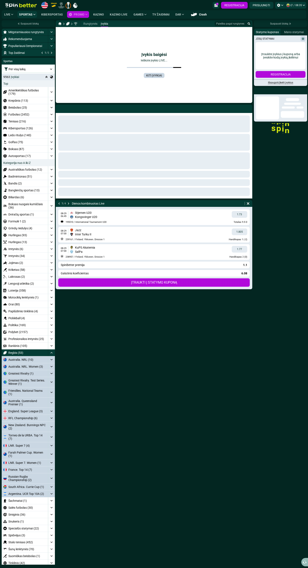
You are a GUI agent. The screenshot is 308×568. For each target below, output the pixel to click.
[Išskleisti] (51, 32)
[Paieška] (248, 23)
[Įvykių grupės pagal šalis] (51, 102)
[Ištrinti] (248, 203)
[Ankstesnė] (42, 52)
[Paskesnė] (51, 52)
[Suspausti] (51, 378)
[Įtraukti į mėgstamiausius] (51, 59)
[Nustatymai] (280, 5)
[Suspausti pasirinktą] (46, 102)
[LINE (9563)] (59, 23)
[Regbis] (67, 23)
